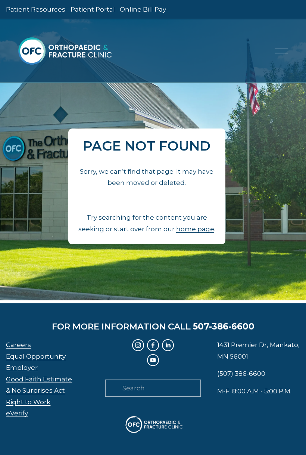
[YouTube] (153, 360)
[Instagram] (138, 345)
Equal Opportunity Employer (36, 362)
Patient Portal (93, 9)
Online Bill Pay (143, 9)
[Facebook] (153, 345)
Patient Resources (35, 9)
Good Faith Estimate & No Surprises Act (39, 384)
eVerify (17, 413)
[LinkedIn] (168, 345)
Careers (18, 345)
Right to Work (28, 402)
